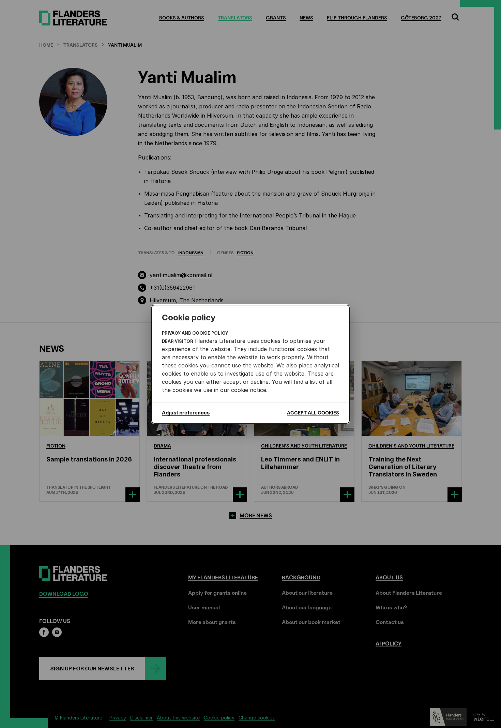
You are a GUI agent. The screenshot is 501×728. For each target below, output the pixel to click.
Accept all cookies (313, 412)
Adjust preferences (186, 413)
